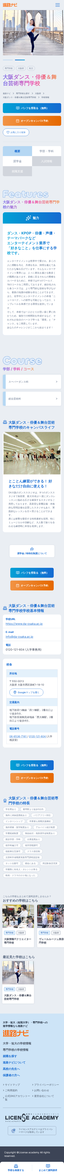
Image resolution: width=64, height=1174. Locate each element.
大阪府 (38, 93)
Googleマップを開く (29, 692)
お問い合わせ (41, 1090)
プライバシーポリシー (46, 1084)
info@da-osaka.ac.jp (19, 636)
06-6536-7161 (18, 736)
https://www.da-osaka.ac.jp (24, 623)
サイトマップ (12, 1084)
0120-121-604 (37, 736)
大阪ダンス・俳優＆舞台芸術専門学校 (19, 97)
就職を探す (10, 1056)
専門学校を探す (23, 93)
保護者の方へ (11, 1075)
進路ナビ (7, 93)
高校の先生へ (11, 1069)
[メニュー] (57, 4)
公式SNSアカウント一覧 (17, 1097)
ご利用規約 (11, 1090)
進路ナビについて (14, 1062)
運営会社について (44, 1095)
